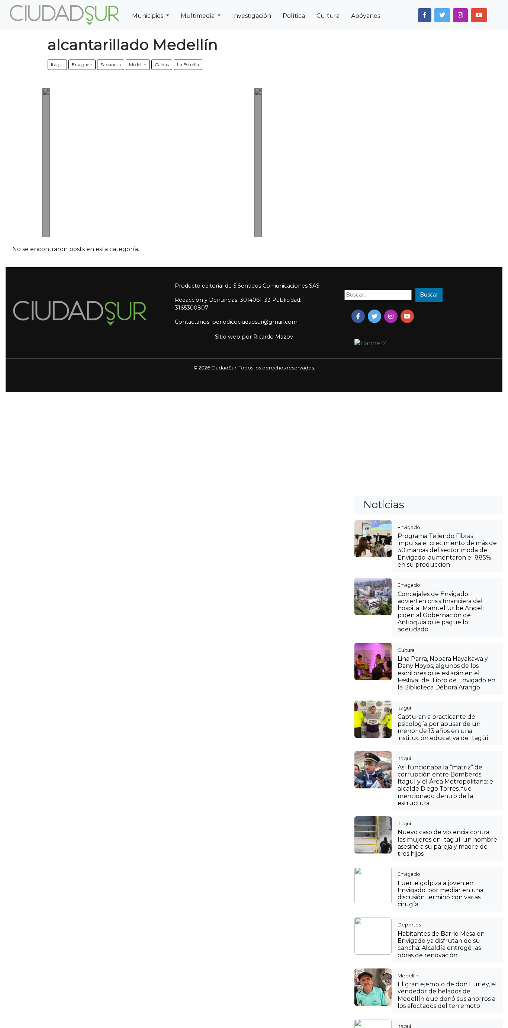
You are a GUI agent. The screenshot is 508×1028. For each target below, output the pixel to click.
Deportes (409, 925)
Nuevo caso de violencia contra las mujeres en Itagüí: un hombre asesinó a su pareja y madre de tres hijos (447, 843)
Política (294, 15)
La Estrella (188, 64)
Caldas (162, 64)
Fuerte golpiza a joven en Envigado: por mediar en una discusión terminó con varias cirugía (440, 894)
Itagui (57, 64)
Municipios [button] (148, 15)
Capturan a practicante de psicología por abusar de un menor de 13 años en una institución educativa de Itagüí (443, 727)
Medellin (138, 64)
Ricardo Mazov (273, 336)
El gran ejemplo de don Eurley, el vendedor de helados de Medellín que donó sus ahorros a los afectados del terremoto (447, 995)
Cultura (328, 15)
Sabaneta (110, 64)
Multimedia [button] (198, 15)
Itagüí (404, 708)
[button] (424, 15)
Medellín (408, 976)
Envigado (82, 64)
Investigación (251, 15)
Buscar (429, 294)
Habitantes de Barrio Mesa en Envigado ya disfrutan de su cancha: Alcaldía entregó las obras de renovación (441, 944)
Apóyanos (365, 15)
